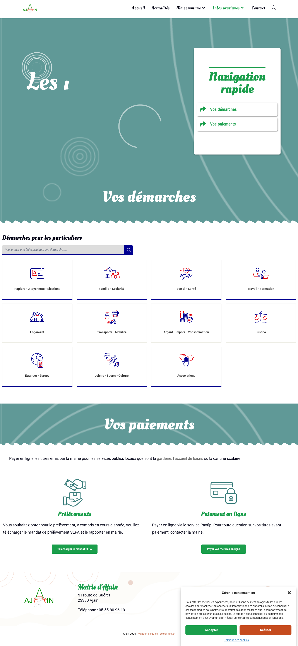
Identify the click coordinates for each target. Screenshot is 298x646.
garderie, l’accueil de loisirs (180, 458)
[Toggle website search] (274, 8)
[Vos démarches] (237, 109)
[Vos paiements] (237, 124)
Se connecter (167, 633)
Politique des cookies (236, 640)
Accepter (211, 630)
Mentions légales (148, 633)
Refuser (265, 630)
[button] (289, 593)
